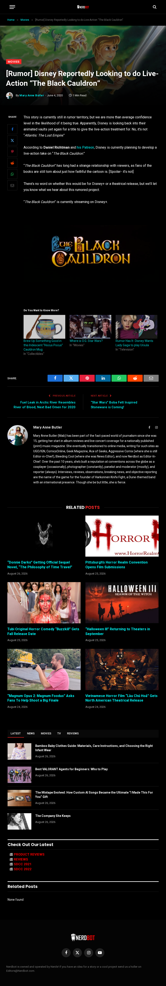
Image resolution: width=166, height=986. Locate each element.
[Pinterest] (12, 152)
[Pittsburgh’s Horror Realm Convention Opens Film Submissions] (122, 536)
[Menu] (12, 7)
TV (59, 733)
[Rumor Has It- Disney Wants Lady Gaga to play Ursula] (136, 327)
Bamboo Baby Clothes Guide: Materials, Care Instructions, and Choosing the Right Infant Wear (94, 748)
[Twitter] (12, 140)
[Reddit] (12, 163)
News (31, 733)
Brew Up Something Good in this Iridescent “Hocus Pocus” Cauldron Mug (43, 345)
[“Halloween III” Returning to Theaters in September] (122, 602)
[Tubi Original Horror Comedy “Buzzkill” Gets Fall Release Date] (44, 602)
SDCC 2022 (23, 869)
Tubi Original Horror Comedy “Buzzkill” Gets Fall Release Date (43, 631)
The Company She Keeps (53, 816)
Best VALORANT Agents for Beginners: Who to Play (71, 769)
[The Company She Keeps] (19, 821)
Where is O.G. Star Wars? (86, 341)
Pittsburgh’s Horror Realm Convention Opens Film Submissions (116, 564)
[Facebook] (12, 129)
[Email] (12, 185)
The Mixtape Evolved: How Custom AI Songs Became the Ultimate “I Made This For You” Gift (94, 795)
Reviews (73, 733)
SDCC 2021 (23, 864)
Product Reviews (29, 854)
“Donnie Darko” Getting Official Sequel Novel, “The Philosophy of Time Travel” (39, 564)
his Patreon (85, 147)
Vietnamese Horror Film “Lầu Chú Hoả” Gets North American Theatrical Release (121, 698)
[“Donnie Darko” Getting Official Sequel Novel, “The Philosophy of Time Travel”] (44, 536)
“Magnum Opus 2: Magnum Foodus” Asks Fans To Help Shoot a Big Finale (40, 698)
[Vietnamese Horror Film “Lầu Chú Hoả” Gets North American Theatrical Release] (122, 669)
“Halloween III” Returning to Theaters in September (117, 631)
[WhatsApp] (12, 174)
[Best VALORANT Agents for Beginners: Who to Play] (19, 775)
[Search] (154, 7)
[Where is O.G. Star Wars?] (90, 327)
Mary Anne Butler (31, 95)
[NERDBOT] (83, 7)
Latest (16, 733)
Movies (14, 62)
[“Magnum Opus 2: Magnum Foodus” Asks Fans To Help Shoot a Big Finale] (44, 669)
